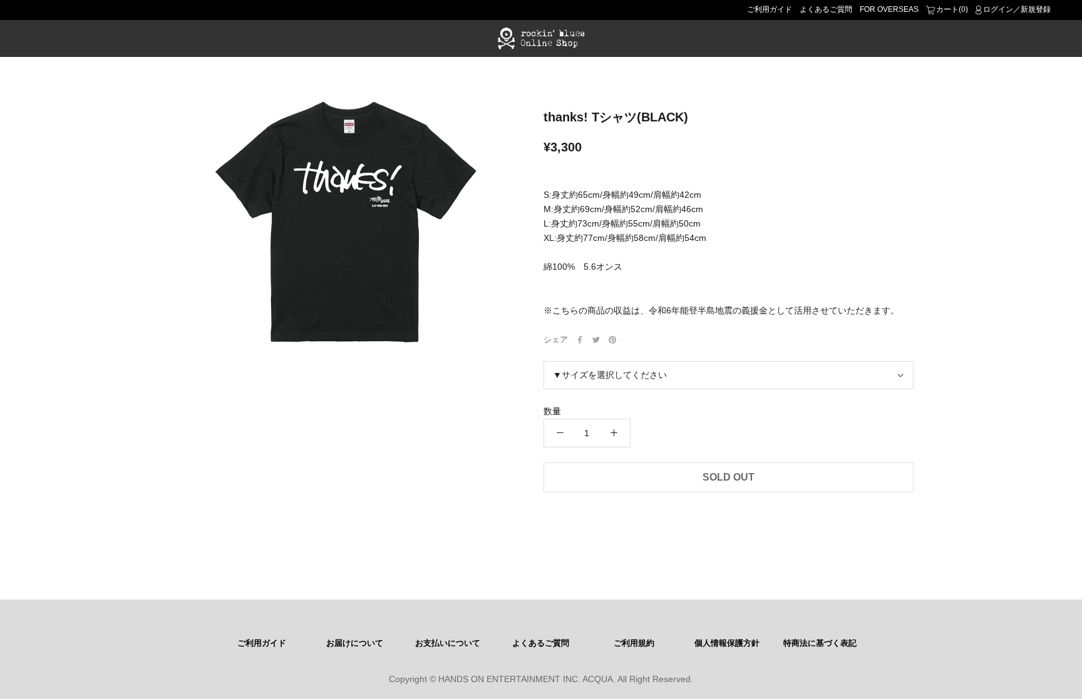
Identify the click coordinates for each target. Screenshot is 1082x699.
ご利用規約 (634, 643)
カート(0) (952, 9)
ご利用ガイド (769, 9)
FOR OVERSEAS (889, 9)
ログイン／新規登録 (1017, 9)
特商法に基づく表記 (820, 643)
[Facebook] (580, 340)
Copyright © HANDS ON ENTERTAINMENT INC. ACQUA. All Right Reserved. (541, 679)
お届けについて (354, 643)
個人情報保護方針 (727, 643)
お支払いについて (447, 643)
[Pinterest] (612, 340)
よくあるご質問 (826, 9)
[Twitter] (596, 340)
